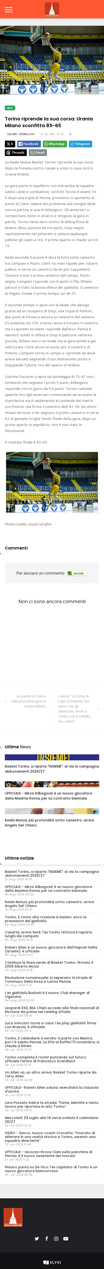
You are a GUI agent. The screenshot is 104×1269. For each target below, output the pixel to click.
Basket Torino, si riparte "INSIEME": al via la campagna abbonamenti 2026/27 (52, 873)
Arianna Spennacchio (21, 134)
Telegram (82, 144)
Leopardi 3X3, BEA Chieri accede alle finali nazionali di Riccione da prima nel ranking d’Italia (52, 1010)
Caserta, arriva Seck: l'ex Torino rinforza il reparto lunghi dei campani (48, 934)
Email (40, 152)
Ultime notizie (19, 858)
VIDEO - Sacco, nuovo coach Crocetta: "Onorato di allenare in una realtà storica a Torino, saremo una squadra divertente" (50, 1137)
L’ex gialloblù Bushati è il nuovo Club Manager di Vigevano (47, 994)
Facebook (30, 144)
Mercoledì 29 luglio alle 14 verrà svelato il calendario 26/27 (51, 1119)
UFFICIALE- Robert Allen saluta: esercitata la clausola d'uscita (52, 1089)
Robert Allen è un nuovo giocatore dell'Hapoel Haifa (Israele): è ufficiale (51, 949)
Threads (18, 152)
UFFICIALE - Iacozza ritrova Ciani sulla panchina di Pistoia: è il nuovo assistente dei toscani (48, 1154)
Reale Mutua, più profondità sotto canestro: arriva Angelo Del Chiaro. (49, 904)
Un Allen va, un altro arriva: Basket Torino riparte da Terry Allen (51, 1074)
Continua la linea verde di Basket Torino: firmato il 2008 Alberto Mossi (49, 964)
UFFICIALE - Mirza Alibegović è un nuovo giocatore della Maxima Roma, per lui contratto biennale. (48, 796)
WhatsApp (57, 144)
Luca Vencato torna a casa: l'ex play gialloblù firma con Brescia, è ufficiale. (50, 1025)
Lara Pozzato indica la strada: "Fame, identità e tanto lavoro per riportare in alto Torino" (51, 1104)
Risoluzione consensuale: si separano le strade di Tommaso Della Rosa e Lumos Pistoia (48, 979)
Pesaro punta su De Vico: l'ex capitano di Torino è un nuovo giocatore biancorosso (51, 1169)
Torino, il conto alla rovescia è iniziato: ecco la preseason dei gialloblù (46, 919)
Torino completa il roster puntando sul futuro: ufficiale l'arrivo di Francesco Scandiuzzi (46, 1059)
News (10, 108)
